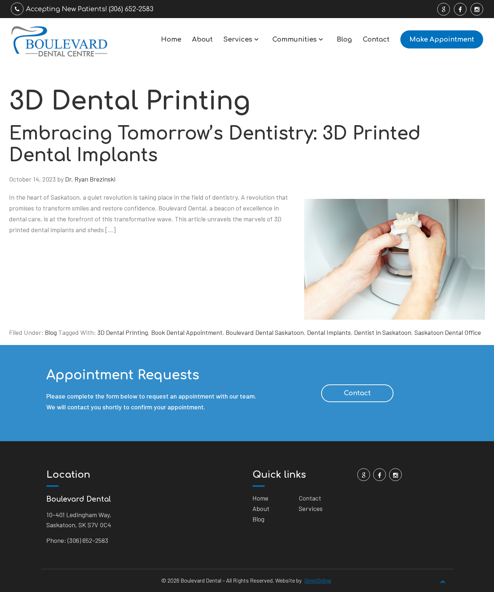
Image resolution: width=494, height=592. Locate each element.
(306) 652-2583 (88, 540)
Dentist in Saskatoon (382, 332)
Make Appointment (441, 39)
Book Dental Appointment (186, 332)
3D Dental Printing (122, 332)
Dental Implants (329, 332)
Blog (344, 39)
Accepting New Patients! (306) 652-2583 (89, 9)
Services (237, 39)
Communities (294, 39)
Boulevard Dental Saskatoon (265, 332)
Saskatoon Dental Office (447, 332)
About (202, 39)
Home (171, 39)
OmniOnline (318, 580)
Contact (376, 39)
